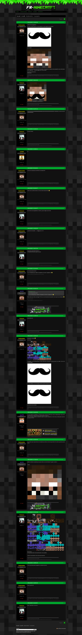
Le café (23, 16)
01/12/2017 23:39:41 (33, 149)
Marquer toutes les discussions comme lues (23, 632)
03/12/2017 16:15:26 (33, 412)
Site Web (22, 304)
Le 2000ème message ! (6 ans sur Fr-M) (36, 436)
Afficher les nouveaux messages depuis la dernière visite (25, 631)
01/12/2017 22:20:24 (33, 129)
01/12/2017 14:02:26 (33, 22)
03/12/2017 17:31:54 (33, 459)
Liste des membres (23, 11)
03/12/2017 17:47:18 (33, 512)
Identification (40, 11)
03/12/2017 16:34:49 (33, 439)
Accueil (17, 11)
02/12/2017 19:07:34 (33, 248)
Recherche (30, 11)
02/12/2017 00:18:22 (33, 168)
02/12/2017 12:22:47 (33, 208)
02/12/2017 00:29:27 (33, 188)
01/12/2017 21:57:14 (33, 109)
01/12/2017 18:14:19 (33, 80)
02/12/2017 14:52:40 (33, 228)
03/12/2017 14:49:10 (33, 315)
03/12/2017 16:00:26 (33, 335)
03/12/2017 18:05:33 (33, 583)
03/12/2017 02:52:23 (33, 288)
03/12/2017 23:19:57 (33, 603)
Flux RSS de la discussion (62, 628)
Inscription (35, 11)
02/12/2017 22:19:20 (33, 268)
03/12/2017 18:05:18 (33, 562)
